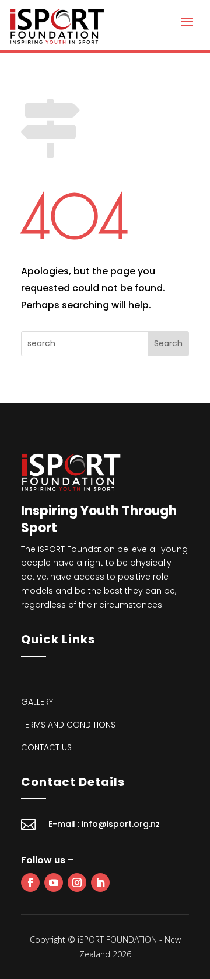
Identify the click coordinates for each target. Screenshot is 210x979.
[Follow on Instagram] (77, 882)
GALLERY (37, 702)
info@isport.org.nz (121, 824)
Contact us (46, 747)
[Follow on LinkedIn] (100, 882)
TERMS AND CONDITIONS (68, 724)
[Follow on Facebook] (30, 882)
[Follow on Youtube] (53, 882)
